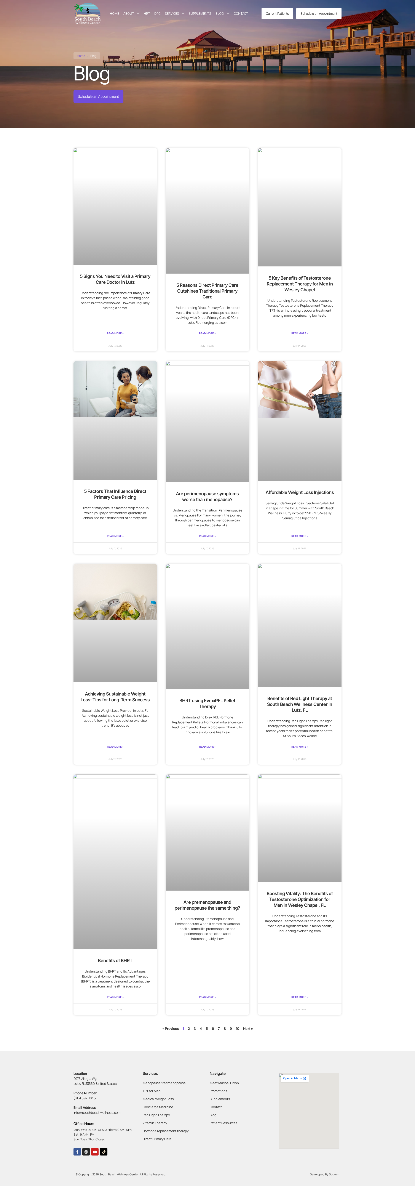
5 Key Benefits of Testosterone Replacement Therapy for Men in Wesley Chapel (300, 283)
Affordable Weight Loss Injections (300, 492)
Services (172, 13)
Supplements (200, 13)
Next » (248, 1028)
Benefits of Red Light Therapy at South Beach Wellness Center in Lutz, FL (299, 704)
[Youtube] (95, 1152)
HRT (147, 13)
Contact (241, 13)
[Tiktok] (103, 1152)
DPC (157, 13)
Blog (219, 13)
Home (114, 13)
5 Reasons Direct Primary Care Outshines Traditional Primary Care (207, 291)
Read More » (115, 333)
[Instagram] (86, 1152)
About (128, 13)
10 (237, 1028)
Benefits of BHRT (115, 960)
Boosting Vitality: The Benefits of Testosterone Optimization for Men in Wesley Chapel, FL (300, 899)
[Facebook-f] (77, 1152)
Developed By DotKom (324, 1174)
